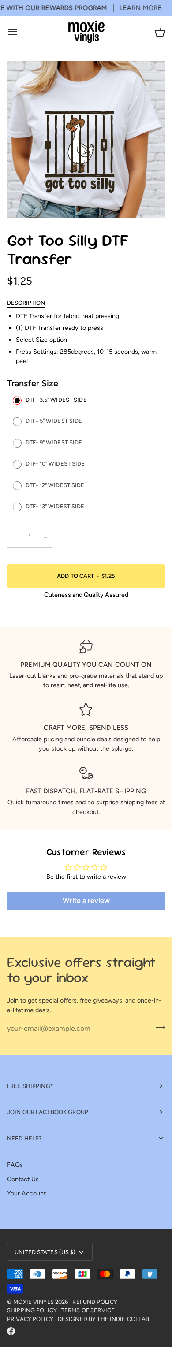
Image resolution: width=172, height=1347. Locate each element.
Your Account (26, 1193)
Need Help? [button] (24, 1138)
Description (26, 303)
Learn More (89, 8)
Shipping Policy (32, 1310)
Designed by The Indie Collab (104, 1319)
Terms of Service (88, 1310)
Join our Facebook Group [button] (47, 1112)
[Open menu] (20, 32)
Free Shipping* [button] (30, 1086)
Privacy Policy (30, 1319)
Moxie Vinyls (33, 1302)
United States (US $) (45, 1252)
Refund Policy (94, 1302)
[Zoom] (23, 201)
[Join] (157, 1027)
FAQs (15, 1165)
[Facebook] (11, 1331)
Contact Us (23, 1179)
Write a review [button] (86, 900)
